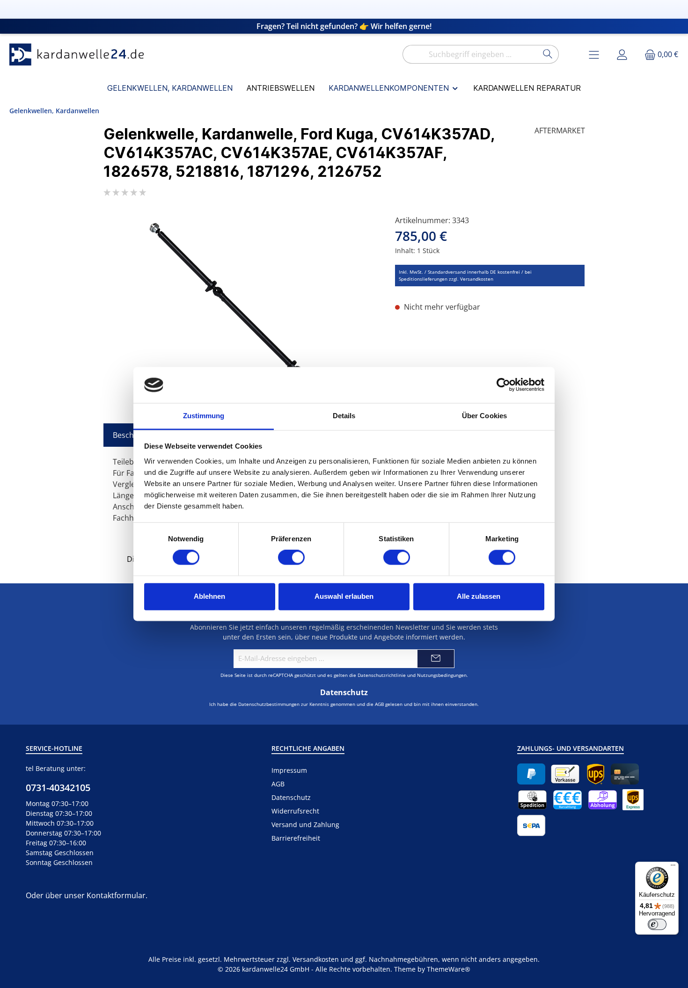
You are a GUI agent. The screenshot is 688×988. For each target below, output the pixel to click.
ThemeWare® (448, 969)
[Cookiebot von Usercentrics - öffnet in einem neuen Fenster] (503, 385)
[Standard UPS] (595, 774)
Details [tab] (344, 416)
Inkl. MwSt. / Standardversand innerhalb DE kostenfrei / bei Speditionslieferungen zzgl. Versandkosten (465, 275)
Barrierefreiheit (295, 838)
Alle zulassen (478, 596)
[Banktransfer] (531, 825)
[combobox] (470, 54)
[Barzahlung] (567, 799)
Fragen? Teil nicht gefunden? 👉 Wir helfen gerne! (344, 26)
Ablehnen (209, 596)
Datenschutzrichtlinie (382, 675)
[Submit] (435, 658)
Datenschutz (291, 797)
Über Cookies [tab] (484, 416)
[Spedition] (532, 799)
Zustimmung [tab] (204, 416)
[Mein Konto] (622, 54)
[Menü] (673, 867)
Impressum (289, 770)
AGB (379, 704)
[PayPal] (531, 774)
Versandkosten (316, 959)
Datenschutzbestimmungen (269, 704)
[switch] (291, 557)
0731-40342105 (58, 787)
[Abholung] (602, 799)
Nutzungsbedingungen (442, 675)
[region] (240, 315)
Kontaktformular (116, 895)
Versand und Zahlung (305, 824)
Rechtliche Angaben (307, 748)
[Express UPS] (633, 799)
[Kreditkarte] (625, 774)
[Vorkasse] (565, 774)
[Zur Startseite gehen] (79, 54)
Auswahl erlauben (344, 596)
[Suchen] (548, 54)
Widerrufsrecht (295, 810)
